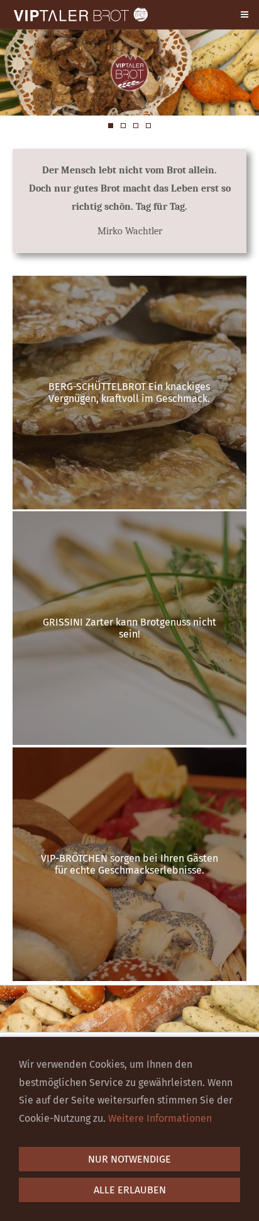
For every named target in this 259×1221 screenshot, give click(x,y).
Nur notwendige (129, 1159)
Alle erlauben (130, 1190)
